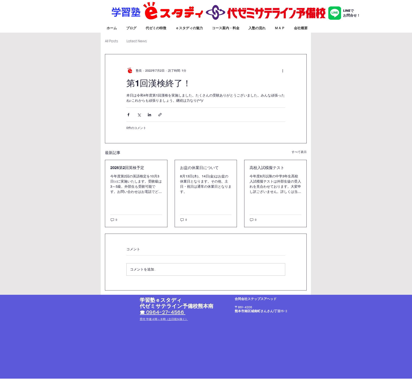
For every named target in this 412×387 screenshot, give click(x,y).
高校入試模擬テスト (267, 167)
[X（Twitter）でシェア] (139, 115)
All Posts (111, 41)
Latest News (137, 41)
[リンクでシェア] (160, 115)
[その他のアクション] (282, 70)
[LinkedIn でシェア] (149, 115)
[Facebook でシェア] (128, 115)
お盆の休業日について (199, 167)
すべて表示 (299, 152)
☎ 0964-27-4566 (162, 312)
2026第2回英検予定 (127, 167)
